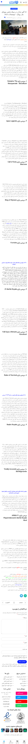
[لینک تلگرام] (20, 603)
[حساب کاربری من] (19, 2)
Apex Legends (10, 123)
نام (24, 644)
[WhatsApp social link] (24, 603)
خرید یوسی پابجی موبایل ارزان (18, 584)
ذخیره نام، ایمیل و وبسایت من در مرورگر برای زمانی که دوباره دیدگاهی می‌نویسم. (13, 664)
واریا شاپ (19, 18)
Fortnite (12, 248)
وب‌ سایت (23, 657)
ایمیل (24, 650)
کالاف (6, 688)
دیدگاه (24, 626)
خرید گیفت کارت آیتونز (6, 695)
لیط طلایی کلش (6, 693)
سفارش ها (22, 695)
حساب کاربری (22, 693)
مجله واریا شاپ (13, 8)
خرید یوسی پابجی (7, 686)
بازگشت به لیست (13, 610)
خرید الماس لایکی (7, 691)
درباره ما (23, 691)
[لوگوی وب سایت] (12, 2)
